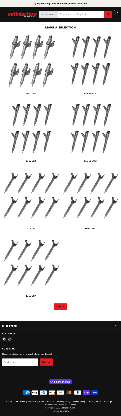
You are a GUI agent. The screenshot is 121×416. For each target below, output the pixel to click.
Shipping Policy (63, 402)
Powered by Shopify (60, 411)
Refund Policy (79, 402)
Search (9, 402)
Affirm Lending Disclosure (56, 405)
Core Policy (20, 402)
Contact (73, 405)
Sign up (46, 362)
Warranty (32, 402)
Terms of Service (46, 402)
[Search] (108, 14)
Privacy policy (95, 402)
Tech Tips (108, 402)
